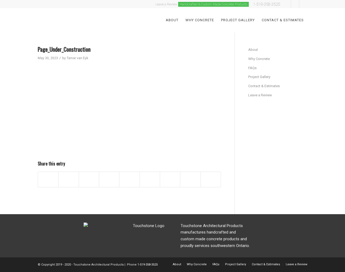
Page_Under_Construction (64, 49)
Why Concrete (259, 59)
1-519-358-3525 (266, 4)
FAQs (252, 68)
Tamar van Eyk (77, 58)
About (253, 50)
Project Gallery (259, 77)
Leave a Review (260, 95)
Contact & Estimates (264, 86)
